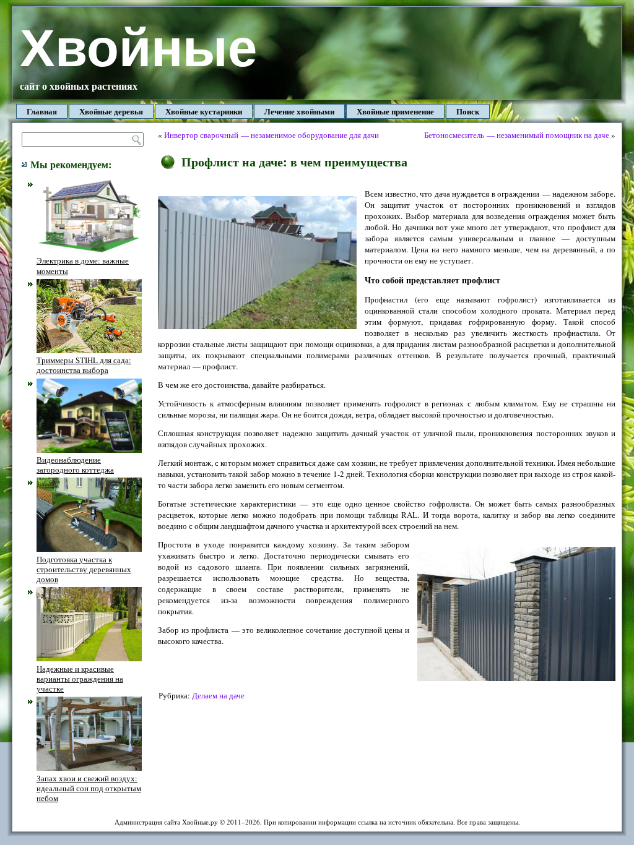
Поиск (467, 111)
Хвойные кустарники (203, 111)
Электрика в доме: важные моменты (83, 265)
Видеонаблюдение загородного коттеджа (75, 464)
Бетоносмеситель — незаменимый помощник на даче (516, 134)
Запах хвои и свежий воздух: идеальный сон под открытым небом (89, 788)
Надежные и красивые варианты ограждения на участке (80, 678)
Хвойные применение (395, 111)
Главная (42, 111)
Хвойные (138, 48)
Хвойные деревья (111, 111)
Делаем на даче (218, 695)
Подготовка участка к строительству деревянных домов (84, 569)
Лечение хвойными (299, 111)
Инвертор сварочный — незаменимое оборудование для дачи (271, 134)
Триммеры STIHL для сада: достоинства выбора (84, 364)
